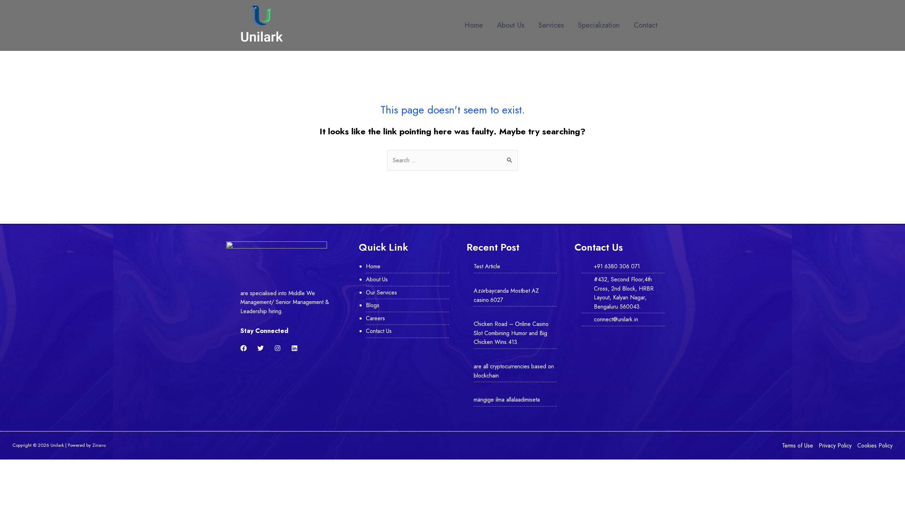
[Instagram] (277, 348)
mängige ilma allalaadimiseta (507, 400)
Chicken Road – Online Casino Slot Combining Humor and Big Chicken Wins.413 (511, 333)
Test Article (487, 266)
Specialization (599, 25)
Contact (646, 25)
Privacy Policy (835, 445)
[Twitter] (260, 348)
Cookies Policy (875, 445)
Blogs (372, 305)
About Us (510, 25)
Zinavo (99, 445)
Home (474, 25)
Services (551, 25)
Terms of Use (797, 445)
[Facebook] (243, 348)
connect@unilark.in (616, 319)
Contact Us (379, 331)
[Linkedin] (294, 348)
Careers (375, 318)
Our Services (381, 292)
